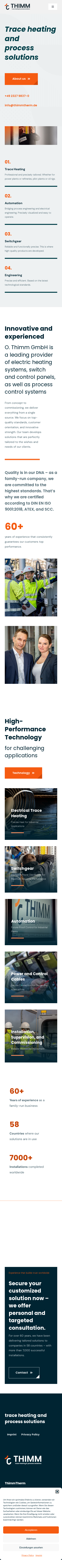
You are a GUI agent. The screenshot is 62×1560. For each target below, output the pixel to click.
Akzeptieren (31, 1530)
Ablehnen (31, 1538)
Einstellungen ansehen (31, 1547)
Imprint (39, 1555)
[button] (57, 1491)
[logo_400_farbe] (17, 5)
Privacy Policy (28, 1555)
